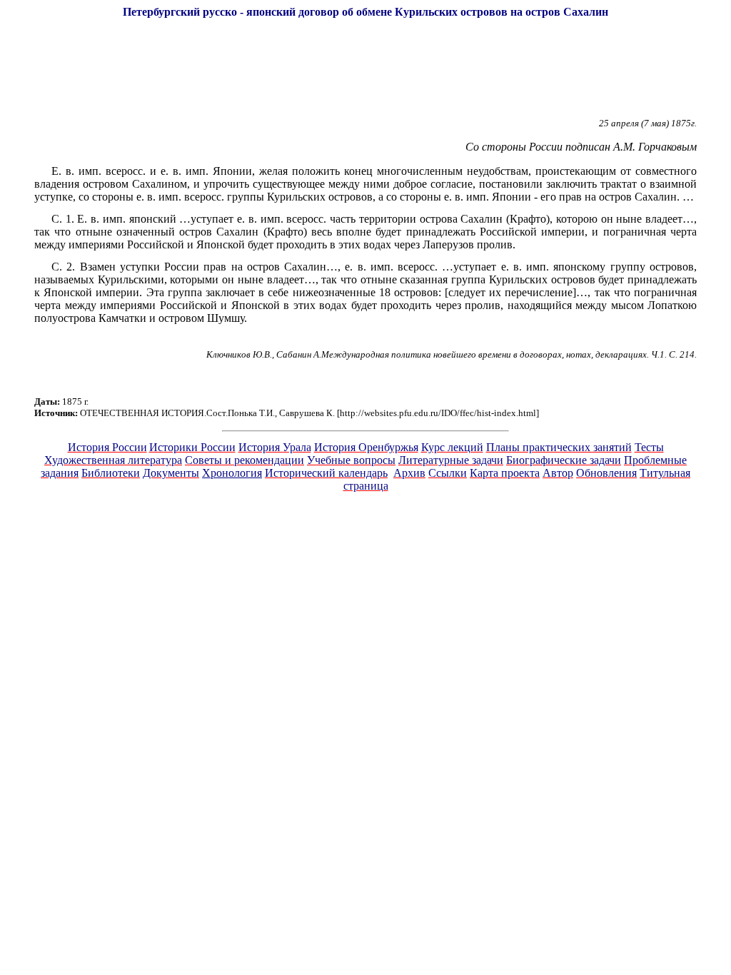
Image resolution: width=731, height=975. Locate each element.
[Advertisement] (365, 74)
